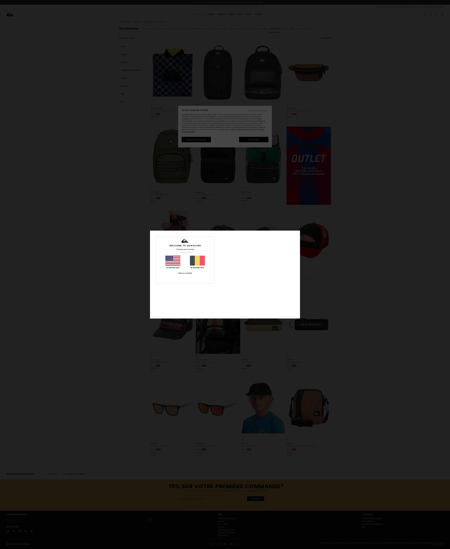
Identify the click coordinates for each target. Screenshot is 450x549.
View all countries (185, 273)
